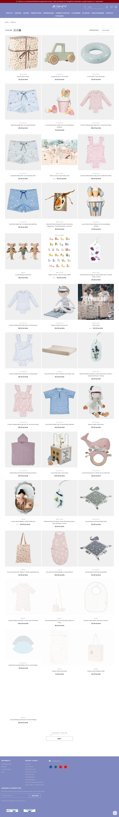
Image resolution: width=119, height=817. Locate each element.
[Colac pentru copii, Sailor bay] (96, 53)
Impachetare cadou (23, 76)
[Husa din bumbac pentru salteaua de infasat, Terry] (60, 350)
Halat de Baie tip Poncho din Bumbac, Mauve (23, 473)
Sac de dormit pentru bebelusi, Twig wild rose (59, 572)
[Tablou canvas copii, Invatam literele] (60, 251)
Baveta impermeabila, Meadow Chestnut (96, 620)
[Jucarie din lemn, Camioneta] (60, 53)
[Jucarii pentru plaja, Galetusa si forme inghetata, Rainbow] (60, 102)
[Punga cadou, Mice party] (60, 648)
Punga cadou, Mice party (59, 671)
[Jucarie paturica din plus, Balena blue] (96, 549)
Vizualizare (8, 30)
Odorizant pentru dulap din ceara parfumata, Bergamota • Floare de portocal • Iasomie (59, 225)
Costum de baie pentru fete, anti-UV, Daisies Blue (23, 325)
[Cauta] (93, 7)
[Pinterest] (60, 767)
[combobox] (95, 7)
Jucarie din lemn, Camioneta (59, 76)
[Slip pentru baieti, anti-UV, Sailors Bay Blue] (23, 102)
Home (7, 22)
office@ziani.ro (56, 761)
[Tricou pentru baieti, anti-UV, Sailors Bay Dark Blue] (60, 401)
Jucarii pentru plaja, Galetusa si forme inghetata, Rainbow (59, 126)
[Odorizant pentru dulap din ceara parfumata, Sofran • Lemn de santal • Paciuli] (60, 498)
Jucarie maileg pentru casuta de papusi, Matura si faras (59, 621)
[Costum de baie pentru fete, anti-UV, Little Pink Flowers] (96, 152)
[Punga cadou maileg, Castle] (96, 648)
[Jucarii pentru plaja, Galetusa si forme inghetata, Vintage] (96, 201)
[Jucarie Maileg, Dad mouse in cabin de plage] (23, 696)
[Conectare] (107, 7)
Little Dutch (59, 74)
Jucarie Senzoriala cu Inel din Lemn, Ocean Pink (96, 473)
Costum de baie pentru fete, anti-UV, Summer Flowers (95, 125)
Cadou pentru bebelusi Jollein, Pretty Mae (23, 521)
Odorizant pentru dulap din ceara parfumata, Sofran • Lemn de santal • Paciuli (59, 522)
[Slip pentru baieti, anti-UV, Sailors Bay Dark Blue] (23, 201)
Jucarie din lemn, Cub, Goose (59, 473)
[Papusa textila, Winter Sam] (96, 401)
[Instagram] (55, 767)
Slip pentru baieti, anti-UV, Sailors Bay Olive (23, 175)
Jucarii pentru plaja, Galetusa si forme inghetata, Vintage (96, 225)
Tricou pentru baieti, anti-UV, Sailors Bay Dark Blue (59, 424)
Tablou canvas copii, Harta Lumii (59, 175)
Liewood (23, 570)
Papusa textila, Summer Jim (59, 325)
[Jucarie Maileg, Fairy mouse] (23, 251)
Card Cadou (96, 325)
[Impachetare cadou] (23, 53)
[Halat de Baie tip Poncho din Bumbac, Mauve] (23, 450)
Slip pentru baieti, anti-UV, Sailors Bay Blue (23, 125)
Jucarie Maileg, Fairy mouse (23, 275)
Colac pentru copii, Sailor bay (96, 76)
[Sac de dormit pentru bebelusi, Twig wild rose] (60, 549)
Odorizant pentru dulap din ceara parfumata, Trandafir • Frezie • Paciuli (96, 276)
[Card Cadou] (96, 302)
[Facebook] (51, 767)
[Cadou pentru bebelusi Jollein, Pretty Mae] (23, 498)
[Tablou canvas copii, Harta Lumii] (60, 152)
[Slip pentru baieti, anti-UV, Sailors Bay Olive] (23, 152)
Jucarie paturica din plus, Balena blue (96, 572)
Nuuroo (23, 618)
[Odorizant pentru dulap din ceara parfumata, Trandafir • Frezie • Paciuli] (96, 251)
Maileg (23, 272)
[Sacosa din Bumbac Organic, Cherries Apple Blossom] (23, 549)
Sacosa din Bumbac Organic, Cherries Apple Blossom (23, 572)
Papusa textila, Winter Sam (96, 424)
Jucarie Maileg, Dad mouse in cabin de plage (23, 719)
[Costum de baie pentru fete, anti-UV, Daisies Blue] (23, 302)
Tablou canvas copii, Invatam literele (59, 275)
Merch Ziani (23, 74)
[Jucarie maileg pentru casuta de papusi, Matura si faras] (60, 597)
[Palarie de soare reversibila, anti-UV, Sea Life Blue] (23, 645)
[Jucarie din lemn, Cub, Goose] (60, 450)
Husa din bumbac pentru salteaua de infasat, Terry (59, 374)
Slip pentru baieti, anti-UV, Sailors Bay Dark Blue (23, 224)
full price (13, 22)
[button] (14, 30)
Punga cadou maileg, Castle (95, 671)
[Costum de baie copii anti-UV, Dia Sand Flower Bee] (23, 597)
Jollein (59, 371)
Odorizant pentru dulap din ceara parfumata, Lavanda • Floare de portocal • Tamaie (95, 375)
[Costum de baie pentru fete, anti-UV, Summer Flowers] (96, 102)
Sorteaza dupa (94, 30)
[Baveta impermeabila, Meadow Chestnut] (96, 597)
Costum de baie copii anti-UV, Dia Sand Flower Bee (23, 620)
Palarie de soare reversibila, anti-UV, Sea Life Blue (23, 665)
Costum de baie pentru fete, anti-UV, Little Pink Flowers (95, 175)
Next (59, 739)
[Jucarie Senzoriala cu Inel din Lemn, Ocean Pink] (96, 450)
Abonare (35, 796)
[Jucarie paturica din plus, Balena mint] (96, 498)
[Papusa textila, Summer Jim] (60, 302)
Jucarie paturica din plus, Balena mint (96, 521)
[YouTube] (65, 767)
